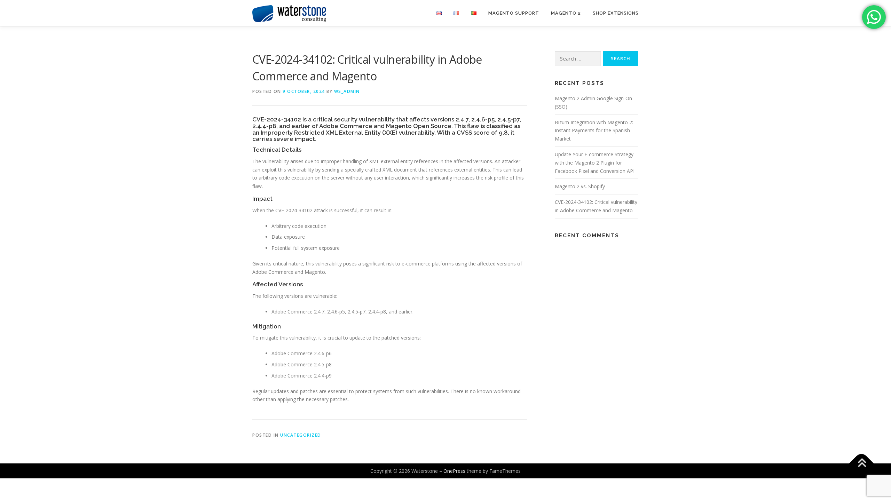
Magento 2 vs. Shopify (580, 186)
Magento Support (513, 13)
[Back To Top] (861, 463)
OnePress (454, 471)
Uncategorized (300, 435)
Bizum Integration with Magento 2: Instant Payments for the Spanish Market (594, 130)
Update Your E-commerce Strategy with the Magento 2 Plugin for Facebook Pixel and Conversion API (594, 162)
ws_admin (347, 91)
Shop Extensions (616, 13)
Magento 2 (566, 13)
